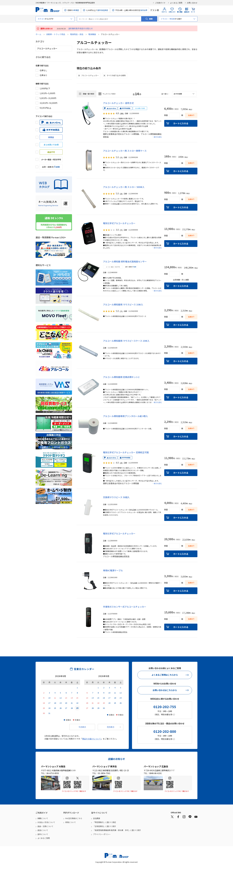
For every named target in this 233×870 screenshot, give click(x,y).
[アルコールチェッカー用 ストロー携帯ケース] (88, 161)
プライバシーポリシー (102, 834)
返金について (42, 830)
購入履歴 (179, 12)
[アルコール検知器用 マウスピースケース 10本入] (88, 351)
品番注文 (186, 12)
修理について (70, 822)
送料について (42, 834)
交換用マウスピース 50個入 (116, 497)
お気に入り (172, 12)
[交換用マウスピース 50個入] (88, 507)
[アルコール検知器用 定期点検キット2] (88, 387)
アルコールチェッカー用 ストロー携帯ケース (125, 150)
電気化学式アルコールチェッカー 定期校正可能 (126, 452)
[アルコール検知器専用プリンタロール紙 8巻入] (88, 426)
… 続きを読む (157, 137)
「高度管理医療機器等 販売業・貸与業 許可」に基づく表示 (117, 830)
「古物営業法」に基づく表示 (104, 826)
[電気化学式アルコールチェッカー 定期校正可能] (88, 462)
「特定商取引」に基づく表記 (104, 822)
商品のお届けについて (91, 738)
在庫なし (43, 70)
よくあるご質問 (176, 3)
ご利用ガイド (160, 3)
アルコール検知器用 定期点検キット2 (121, 377)
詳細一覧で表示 (88, 94)
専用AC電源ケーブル (113, 570)
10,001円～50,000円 (48, 103)
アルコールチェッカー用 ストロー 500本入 (123, 187)
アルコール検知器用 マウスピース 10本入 (123, 304)
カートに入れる (180, 123)
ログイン (164, 12)
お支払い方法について (46, 822)
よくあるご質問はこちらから (165, 674)
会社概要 (96, 818)
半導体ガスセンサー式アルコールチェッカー (124, 606)
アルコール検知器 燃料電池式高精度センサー (125, 261)
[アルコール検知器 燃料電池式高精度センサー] (88, 272)
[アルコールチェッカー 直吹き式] (88, 113)
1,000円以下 (45, 88)
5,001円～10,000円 (48, 98)
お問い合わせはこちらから (165, 690)
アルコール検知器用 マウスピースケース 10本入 (126, 340)
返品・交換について (45, 826)
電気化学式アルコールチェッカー (119, 223)
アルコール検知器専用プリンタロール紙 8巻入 (125, 416)
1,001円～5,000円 (47, 93)
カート (193, 12)
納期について (42, 818)
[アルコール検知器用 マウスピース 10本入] (88, 315)
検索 (151, 19)
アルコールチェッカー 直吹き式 (118, 103)
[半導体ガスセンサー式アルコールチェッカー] (88, 617)
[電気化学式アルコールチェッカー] (88, 233)
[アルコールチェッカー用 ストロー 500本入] (88, 197)
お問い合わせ (192, 3)
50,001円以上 (45, 107)
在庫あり (43, 75)
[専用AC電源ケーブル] (88, 580)
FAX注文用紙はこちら (73, 818)
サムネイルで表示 (109, 94)
